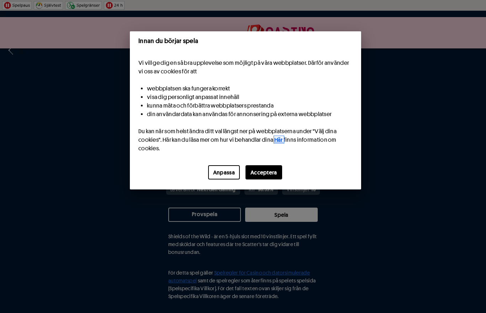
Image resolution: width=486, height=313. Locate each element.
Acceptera (263, 172)
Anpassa (224, 172)
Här (279, 139)
